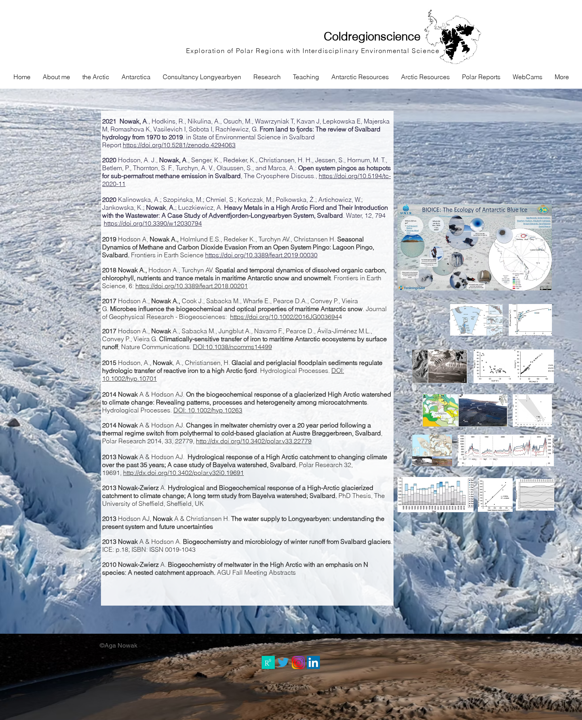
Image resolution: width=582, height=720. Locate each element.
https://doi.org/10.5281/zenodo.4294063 (179, 145)
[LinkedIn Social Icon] (313, 662)
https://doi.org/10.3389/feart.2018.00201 (191, 286)
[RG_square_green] (268, 662)
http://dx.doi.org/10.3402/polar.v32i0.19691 (183, 473)
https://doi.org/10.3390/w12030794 (153, 223)
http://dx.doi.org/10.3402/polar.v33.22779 (254, 441)
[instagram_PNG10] (298, 662)
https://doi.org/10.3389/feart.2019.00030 (261, 255)
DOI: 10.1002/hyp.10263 (207, 410)
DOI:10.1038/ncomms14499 (232, 347)
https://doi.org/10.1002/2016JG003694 (284, 317)
